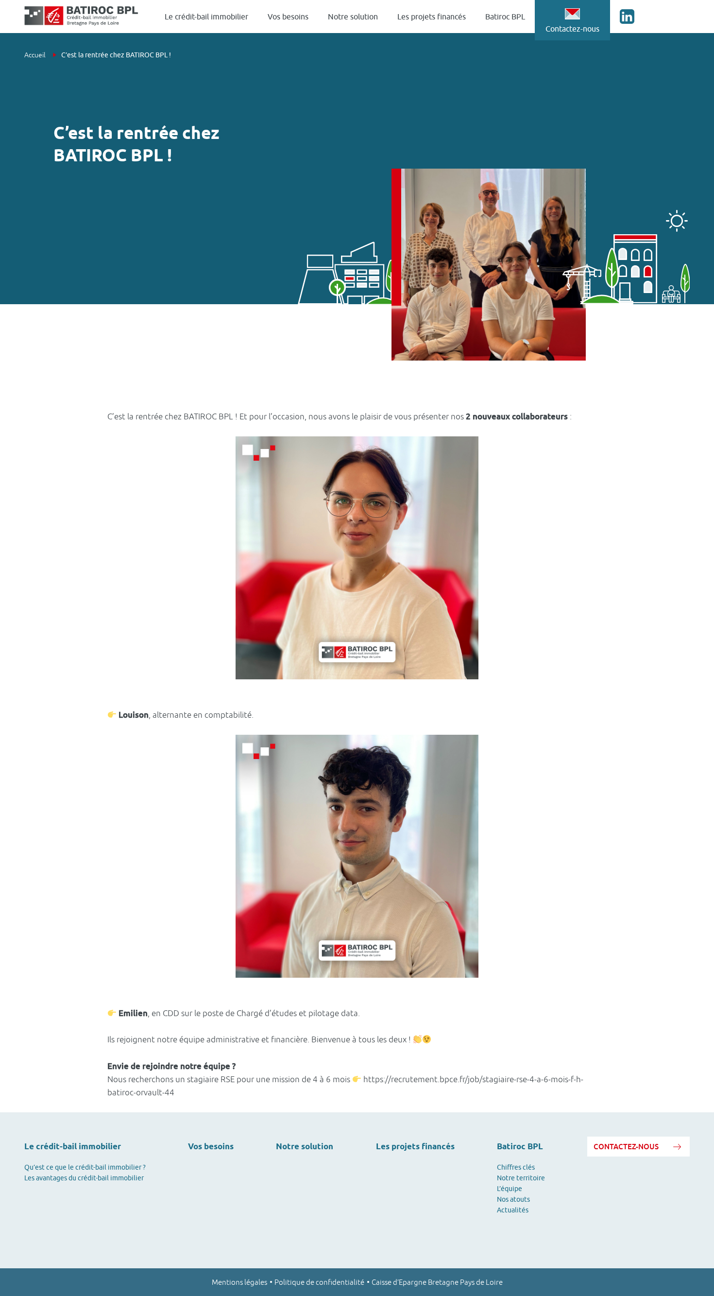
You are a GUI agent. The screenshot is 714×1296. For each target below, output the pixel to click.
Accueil (35, 55)
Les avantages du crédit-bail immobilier (84, 1178)
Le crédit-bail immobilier (206, 16)
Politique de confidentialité (319, 1282)
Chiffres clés (516, 1167)
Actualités (512, 1210)
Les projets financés (431, 16)
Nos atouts (513, 1199)
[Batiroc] (81, 16)
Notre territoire (521, 1178)
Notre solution (353, 16)
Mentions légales (239, 1282)
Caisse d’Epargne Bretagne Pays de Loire (437, 1282)
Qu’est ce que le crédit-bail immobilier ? (85, 1167)
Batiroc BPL (505, 16)
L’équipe (509, 1188)
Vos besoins (288, 16)
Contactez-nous (572, 28)
